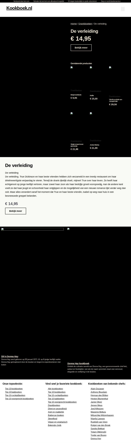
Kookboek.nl (19, 8)
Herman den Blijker (99, 395)
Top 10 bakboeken (13, 392)
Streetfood (52, 419)
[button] (123, 9)
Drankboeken (85, 23)
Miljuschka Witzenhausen (102, 415)
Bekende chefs (54, 425)
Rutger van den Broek (100, 425)
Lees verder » (6, 369)
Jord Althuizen (97, 409)
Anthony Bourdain (99, 392)
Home (74, 23)
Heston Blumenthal (99, 399)
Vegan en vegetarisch (57, 422)
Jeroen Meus (96, 405)
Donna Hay (96, 439)
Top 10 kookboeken (14, 389)
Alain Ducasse (97, 389)
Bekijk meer (81, 47)
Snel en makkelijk (56, 412)
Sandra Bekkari (98, 429)
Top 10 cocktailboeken (15, 395)
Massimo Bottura (98, 412)
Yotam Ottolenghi (98, 432)
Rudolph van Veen (99, 422)
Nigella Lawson (98, 419)
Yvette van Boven (98, 435)
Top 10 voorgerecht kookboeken (19, 399)
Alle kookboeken (55, 389)
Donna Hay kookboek (78, 363)
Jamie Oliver (96, 402)
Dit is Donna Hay (9, 356)
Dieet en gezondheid (57, 409)
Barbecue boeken (56, 415)
